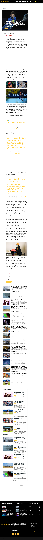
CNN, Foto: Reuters (11, 33)
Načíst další (14, 480)
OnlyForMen (10, 276)
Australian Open (14, 69)
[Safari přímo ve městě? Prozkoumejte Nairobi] (6, 308)
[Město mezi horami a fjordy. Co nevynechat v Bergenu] (6, 375)
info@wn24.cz (19, 527)
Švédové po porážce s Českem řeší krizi (9, 510)
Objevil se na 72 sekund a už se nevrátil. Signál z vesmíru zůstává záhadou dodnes (19, 360)
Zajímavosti (15, 448)
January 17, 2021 (16, 128)
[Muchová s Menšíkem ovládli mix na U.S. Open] (6, 302)
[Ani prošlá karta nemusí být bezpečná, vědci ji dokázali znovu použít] (6, 349)
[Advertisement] (17, 60)
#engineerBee (12, 145)
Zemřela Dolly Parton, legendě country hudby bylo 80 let (18, 320)
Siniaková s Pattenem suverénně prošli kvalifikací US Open (18, 354)
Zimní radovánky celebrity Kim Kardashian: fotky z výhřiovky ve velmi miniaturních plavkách (10, 506)
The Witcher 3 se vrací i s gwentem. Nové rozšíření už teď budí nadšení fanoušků (18, 333)
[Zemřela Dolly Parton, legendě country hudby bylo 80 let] (6, 322)
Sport (6, 28)
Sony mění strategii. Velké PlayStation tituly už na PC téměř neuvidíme (10, 514)
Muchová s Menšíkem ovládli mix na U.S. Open (18, 300)
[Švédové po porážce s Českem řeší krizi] (4, 510)
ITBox (15, 474)
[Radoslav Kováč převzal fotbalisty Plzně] (6, 382)
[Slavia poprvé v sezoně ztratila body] (8, 429)
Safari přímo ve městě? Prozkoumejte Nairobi (18, 307)
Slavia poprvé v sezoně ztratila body (19, 427)
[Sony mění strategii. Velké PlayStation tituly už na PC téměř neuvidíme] (4, 514)
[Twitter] (38, 1)
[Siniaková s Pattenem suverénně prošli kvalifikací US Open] (6, 355)
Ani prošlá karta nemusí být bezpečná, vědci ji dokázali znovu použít (18, 347)
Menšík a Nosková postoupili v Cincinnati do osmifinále (20, 419)
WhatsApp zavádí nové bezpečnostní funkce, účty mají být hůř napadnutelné (18, 313)
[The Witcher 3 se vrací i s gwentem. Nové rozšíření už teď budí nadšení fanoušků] (6, 335)
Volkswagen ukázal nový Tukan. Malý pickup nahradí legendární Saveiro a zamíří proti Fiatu (19, 367)
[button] (41, 2)
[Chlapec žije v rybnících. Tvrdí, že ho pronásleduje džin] (6, 295)
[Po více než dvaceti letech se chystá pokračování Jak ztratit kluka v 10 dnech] (6, 329)
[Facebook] (35, 1)
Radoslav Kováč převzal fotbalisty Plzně (19, 410)
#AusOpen (13, 190)
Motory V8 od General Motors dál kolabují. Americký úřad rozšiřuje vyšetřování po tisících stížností (19, 340)
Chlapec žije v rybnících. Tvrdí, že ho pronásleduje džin (18, 293)
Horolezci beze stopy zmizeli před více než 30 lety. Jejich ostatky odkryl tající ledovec (19, 287)
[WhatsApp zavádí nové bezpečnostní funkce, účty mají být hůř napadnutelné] (6, 315)
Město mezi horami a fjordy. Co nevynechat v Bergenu (19, 374)
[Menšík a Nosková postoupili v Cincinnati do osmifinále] (8, 420)
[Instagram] (37, 1)
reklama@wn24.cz (34, 531)
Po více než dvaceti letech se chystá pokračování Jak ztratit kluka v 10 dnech (18, 327)
